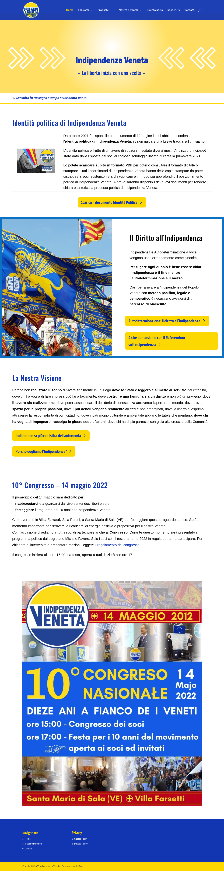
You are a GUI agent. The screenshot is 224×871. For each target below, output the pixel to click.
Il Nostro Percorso (128, 10)
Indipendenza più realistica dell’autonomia (48, 435)
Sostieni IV (173, 10)
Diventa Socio (155, 10)
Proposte (103, 10)
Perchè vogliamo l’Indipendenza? (41, 451)
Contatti (190, 10)
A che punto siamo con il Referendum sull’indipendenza (156, 341)
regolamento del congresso (117, 545)
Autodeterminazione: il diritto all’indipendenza (164, 321)
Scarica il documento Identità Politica (109, 202)
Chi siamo (84, 10)
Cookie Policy (80, 839)
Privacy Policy (81, 844)
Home (69, 10)
